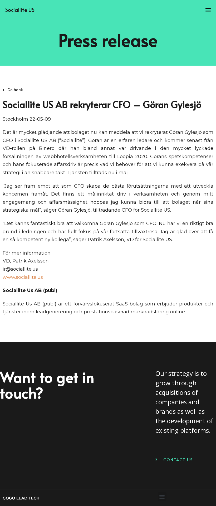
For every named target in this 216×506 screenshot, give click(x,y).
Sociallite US (20, 9)
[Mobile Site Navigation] (208, 10)
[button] (162, 496)
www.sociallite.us (23, 277)
